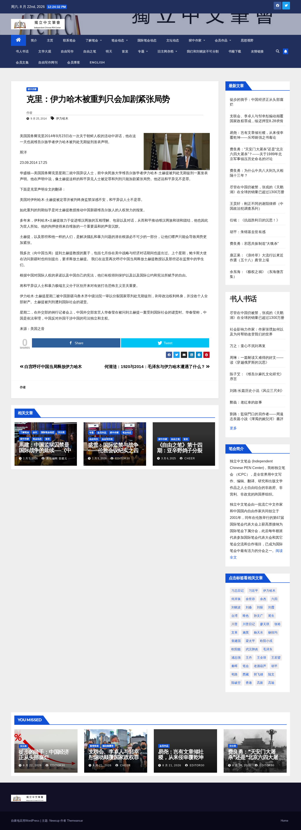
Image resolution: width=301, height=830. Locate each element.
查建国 (236, 641)
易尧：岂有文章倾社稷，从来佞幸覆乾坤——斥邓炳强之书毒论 (183, 757)
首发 (125, 51)
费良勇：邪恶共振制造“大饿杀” (254, 243)
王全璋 (261, 657)
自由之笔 (89, 51)
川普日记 (249, 624)
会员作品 (222, 40)
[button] (277, 51)
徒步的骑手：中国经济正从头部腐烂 (44, 755)
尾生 (271, 615)
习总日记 (237, 590)
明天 (109, 51)
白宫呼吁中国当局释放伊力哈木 (53, 366)
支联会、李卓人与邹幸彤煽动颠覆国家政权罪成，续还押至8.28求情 (114, 757)
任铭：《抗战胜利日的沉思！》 (255, 220)
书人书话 (22, 51)
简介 (34, 40)
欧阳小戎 (266, 641)
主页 (50, 40)
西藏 (246, 674)
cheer (189, 458)
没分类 (61, 432)
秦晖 (234, 666)
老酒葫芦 (260, 666)
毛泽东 (267, 649)
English (97, 62)
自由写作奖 (107, 439)
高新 (260, 682)
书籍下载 (235, 51)
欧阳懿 (236, 649)
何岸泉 (236, 599)
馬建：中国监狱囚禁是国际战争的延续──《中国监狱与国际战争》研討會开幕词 (45, 452)
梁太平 (250, 641)
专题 (141, 51)
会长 (35, 432)
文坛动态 (172, 40)
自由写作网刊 (48, 62)
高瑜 (271, 682)
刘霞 (271, 607)
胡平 (274, 666)
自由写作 (67, 51)
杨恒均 (272, 632)
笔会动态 (118, 40)
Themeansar (75, 820)
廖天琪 (264, 624)
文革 (234, 632)
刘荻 (260, 607)
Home (284, 820)
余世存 (250, 599)
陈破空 (236, 682)
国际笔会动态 (147, 40)
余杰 (263, 599)
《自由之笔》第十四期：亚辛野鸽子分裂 (179, 448)
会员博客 (73, 62)
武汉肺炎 (252, 649)
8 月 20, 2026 (241, 765)
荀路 (234, 674)
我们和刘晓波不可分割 (203, 51)
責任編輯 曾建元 (56, 458)
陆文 (271, 674)
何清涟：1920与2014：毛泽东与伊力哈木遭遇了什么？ (155, 366)
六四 (274, 599)
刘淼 (249, 607)
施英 (246, 632)
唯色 (246, 615)
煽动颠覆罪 (107, 746)
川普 (234, 624)
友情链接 (257, 51)
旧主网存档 (166, 51)
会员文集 (22, 62)
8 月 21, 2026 (102, 765)
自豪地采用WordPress (25, 820)
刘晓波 (236, 607)
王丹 (249, 657)
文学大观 (44, 51)
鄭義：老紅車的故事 (246, 402)
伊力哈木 (62, 118)
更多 (233, 428)
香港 (249, 682)
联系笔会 (69, 40)
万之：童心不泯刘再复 (248, 346)
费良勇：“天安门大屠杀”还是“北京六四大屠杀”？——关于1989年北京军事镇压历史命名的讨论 (256, 154)
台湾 (234, 615)
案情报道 (94, 746)
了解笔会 (92, 40)
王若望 (276, 657)
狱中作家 (196, 40)
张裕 (277, 624)
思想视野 (247, 40)
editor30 (122, 458)
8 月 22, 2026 (32, 765)
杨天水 (258, 632)
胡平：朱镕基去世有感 (248, 232)
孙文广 (258, 615)
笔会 (246, 666)
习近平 (253, 590)
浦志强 (236, 657)
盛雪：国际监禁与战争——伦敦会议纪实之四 (113, 448)
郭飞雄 (258, 674)
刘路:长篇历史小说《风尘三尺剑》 (257, 391)
